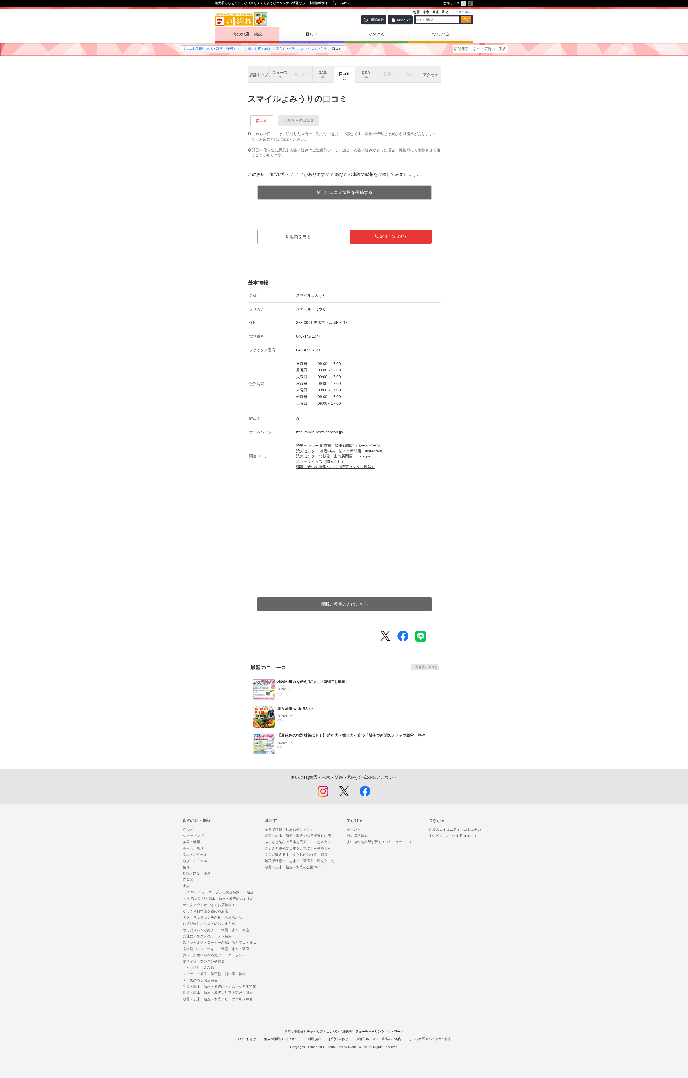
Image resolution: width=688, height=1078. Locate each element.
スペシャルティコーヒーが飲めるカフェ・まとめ (221, 942)
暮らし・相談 (285, 49)
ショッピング (193, 836)
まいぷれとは (246, 1039)
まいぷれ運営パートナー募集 (430, 1039)
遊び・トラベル (195, 861)
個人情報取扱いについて (282, 1039)
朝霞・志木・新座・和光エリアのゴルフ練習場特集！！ (221, 999)
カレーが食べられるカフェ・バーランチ (214, 955)
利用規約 (314, 1039)
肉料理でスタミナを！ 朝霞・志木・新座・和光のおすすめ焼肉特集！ (221, 949)
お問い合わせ (338, 1039)
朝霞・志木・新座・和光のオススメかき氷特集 (219, 986)
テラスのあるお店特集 (200, 980)
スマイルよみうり (314, 49)
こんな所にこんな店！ (200, 968)
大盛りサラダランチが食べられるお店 (212, 917)
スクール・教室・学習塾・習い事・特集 (214, 974)
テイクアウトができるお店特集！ (209, 905)
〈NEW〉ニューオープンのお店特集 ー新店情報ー (221, 892)
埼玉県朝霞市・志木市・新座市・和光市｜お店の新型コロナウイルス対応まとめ (303, 861)
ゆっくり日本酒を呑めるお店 (205, 911)
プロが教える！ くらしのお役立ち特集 (296, 855)
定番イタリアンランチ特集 (204, 961)
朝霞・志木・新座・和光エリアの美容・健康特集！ (221, 993)
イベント (354, 830)
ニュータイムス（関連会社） (320, 461)
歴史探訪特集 (357, 836)
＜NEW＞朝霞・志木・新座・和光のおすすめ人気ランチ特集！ (221, 899)
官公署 (188, 880)
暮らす (311, 34)
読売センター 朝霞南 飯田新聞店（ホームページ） (340, 445)
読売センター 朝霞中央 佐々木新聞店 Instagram (339, 451)
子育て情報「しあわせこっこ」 (289, 830)
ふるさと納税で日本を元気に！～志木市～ (298, 842)
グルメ (188, 830)
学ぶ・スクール (195, 855)
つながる (440, 34)
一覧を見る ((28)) (424, 667)
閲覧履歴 (377, 20)
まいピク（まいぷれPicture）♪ (452, 836)
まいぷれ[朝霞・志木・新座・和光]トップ (213, 49)
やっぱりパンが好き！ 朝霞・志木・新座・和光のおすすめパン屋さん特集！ (221, 930)
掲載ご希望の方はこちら (344, 604)
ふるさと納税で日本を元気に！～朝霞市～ (298, 848)
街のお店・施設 (247, 34)
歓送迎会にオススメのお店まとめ (209, 924)
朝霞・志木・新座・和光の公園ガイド (294, 867)
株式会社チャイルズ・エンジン (316, 1031)
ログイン (403, 20)
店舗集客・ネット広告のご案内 (480, 48)
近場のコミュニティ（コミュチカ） (457, 830)
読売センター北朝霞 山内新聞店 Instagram (335, 456)
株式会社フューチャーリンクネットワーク (373, 1031)
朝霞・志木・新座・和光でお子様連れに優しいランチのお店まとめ (303, 836)
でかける (376, 34)
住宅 (186, 867)
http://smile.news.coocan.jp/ (319, 432)
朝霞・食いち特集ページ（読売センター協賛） (335, 467)
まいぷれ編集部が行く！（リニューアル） (380, 842)
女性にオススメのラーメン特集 (207, 936)
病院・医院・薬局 (197, 873)
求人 (186, 886)
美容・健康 (191, 842)
